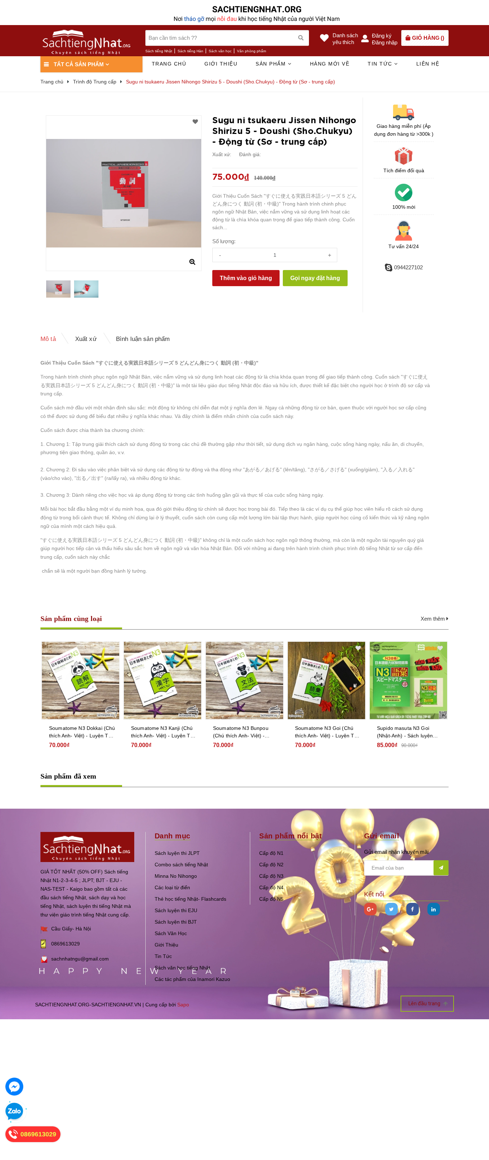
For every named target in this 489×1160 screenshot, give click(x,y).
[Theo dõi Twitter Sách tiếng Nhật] (391, 909)
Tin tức (381, 64)
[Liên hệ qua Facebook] (14, 1087)
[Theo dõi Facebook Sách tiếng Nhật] (412, 909)
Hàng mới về (330, 64)
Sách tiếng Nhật (158, 51)
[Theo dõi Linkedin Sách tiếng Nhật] (433, 909)
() (428, 38)
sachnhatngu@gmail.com (80, 959)
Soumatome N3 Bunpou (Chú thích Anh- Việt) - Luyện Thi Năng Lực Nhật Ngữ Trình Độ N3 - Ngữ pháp (242, 732)
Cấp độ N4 (271, 887)
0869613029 (65, 944)
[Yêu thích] (195, 121)
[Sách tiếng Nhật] (87, 846)
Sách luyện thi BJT (176, 922)
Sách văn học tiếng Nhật (182, 968)
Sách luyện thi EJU (176, 910)
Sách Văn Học (171, 933)
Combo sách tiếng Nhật (181, 864)
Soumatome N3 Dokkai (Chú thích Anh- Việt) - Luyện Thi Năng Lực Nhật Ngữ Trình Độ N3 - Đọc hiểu (82, 732)
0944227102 (408, 267)
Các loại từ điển (172, 887)
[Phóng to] (192, 262)
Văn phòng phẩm (251, 51)
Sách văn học (220, 51)
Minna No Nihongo (176, 876)
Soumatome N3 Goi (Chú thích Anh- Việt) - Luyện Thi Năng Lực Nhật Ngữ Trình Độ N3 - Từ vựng (326, 732)
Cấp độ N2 (271, 864)
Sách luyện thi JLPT (177, 853)
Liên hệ (428, 64)
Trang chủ (169, 64)
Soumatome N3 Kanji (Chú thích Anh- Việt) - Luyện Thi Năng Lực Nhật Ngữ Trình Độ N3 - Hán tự (162, 732)
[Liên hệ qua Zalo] (14, 1112)
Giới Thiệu (166, 945)
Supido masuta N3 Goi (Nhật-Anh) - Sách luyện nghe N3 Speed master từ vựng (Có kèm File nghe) (407, 732)
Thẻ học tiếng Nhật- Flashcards (190, 899)
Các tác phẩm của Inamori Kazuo (192, 979)
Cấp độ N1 (271, 853)
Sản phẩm (272, 64)
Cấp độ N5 (271, 899)
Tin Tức (163, 956)
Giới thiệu (220, 64)
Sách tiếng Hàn (190, 51)
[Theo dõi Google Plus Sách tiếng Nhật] (370, 909)
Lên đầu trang (424, 1003)
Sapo (183, 1004)
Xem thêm (433, 619)
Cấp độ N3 (271, 876)
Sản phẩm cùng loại (71, 618)
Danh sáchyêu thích (345, 38)
